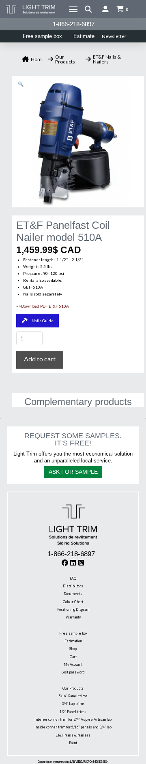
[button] (73, 9)
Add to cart (40, 359)
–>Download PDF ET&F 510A (42, 306)
